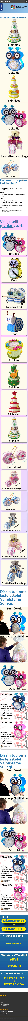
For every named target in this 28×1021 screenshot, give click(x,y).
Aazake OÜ (6, 1020)
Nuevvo (15, 1020)
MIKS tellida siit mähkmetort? (7, 227)
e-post (2, 1000)
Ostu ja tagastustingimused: (7, 1011)
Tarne (2, 1002)
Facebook (3, 997)
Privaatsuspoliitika (5, 1013)
